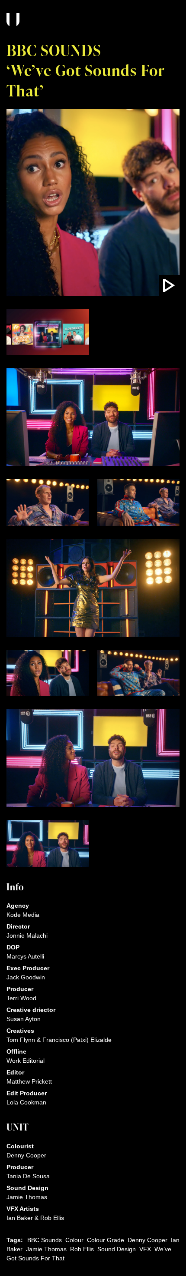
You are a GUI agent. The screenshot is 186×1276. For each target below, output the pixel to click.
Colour (74, 1239)
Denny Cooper (147, 1239)
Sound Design (116, 1249)
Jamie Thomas (46, 1249)
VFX (145, 1249)
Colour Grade (105, 1239)
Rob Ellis (82, 1249)
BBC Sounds (44, 1239)
